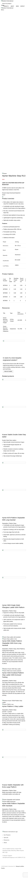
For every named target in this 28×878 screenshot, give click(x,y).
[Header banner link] (14, 439)
